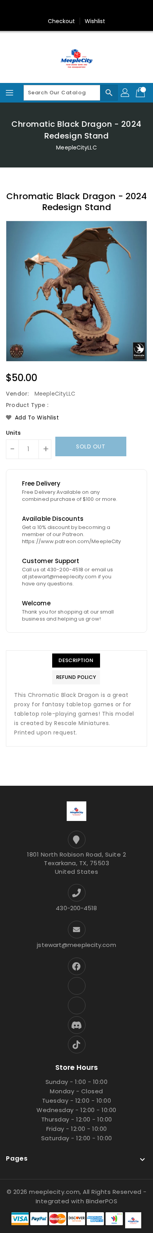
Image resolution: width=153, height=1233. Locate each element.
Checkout (61, 21)
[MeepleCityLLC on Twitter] (39, 9)
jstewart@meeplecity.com (76, 945)
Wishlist (95, 21)
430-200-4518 (76, 908)
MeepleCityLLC (76, 147)
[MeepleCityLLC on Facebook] (24, 9)
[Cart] (141, 93)
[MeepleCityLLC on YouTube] (99, 9)
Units (13, 433)
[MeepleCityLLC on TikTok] (129, 9)
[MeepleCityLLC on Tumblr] (84, 9)
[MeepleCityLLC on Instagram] (69, 9)
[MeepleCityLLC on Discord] (114, 9)
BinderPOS (102, 1201)
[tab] (76, 660)
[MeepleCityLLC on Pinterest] (54, 9)
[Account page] (125, 93)
